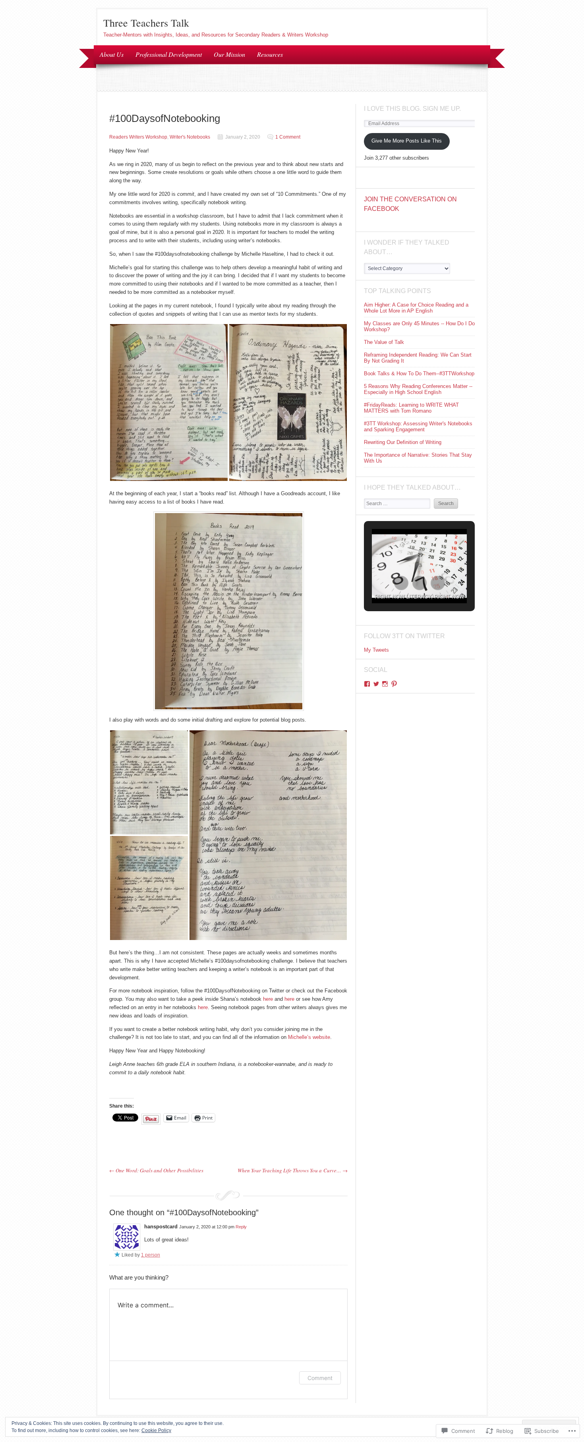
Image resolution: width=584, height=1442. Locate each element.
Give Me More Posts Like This (406, 141)
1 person (150, 1255)
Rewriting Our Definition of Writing (402, 442)
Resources (270, 54)
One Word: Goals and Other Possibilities (156, 1170)
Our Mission (229, 54)
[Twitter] (376, 684)
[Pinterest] (394, 684)
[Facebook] (367, 684)
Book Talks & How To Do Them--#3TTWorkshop (419, 373)
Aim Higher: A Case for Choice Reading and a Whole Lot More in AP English (416, 308)
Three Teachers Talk (146, 22)
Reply (241, 1226)
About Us (112, 54)
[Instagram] (385, 684)
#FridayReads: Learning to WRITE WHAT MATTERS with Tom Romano (411, 408)
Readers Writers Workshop (138, 137)
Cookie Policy (156, 1430)
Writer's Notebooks (190, 137)
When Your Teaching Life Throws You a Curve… (293, 1170)
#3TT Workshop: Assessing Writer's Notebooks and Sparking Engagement (418, 426)
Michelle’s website (309, 1037)
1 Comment (287, 137)
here (268, 999)
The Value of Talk (384, 342)
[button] (168, 402)
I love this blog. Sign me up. (412, 108)
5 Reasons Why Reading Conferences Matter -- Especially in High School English (418, 389)
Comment (320, 1377)
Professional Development (168, 54)
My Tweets (376, 650)
